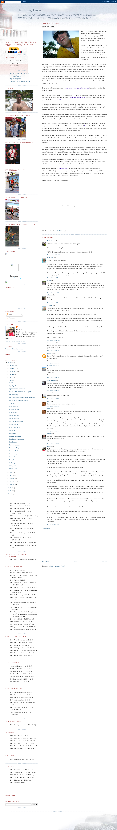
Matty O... (12, 460)
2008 (9, 491)
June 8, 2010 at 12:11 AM (53, 255)
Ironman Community (14, 278)
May (11, 472)
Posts (10, 314)
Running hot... (13, 412)
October (12, 368)
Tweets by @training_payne (14, 349)
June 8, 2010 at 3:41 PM (53, 363)
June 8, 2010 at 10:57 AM (53, 340)
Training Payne (30, 10)
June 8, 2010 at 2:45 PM (53, 350)
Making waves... (14, 406)
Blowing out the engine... (17, 421)
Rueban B (50, 257)
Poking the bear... (14, 418)
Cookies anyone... (14, 454)
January (12, 484)
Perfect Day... (13, 430)
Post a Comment (46, 528)
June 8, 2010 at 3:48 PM (53, 377)
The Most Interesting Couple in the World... (22, 397)
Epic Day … (13, 442)
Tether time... (13, 433)
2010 (9, 363)
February (13, 481)
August (12, 374)
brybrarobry (14, 276)
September (13, 371)
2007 (9, 494)
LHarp (49, 280)
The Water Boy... (14, 395)
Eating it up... (13, 466)
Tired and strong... (14, 427)
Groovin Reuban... (14, 445)
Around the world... (15, 409)
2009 (9, 488)
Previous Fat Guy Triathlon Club (20, 81)
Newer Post (45, 562)
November (13, 365)
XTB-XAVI (50, 241)
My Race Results (15, 76)
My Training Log (15, 79)
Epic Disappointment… (16, 439)
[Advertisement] (59, 544)
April (11, 475)
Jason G (49, 353)
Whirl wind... (13, 383)
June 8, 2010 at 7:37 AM (53, 292)
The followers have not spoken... (19, 400)
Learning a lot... (14, 424)
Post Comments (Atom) (58, 566)
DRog (49, 433)
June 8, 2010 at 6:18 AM (53, 277)
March (12, 478)
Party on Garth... (14, 451)
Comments (11, 318)
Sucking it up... (14, 469)
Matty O (49, 305)
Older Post (104, 562)
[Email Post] (64, 230)
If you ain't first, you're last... (17, 389)
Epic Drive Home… (15, 436)
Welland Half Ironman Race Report (20, 392)
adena (49, 295)
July (11, 377)
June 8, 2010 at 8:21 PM (53, 406)
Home (75, 562)
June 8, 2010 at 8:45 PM (53, 431)
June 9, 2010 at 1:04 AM (53, 443)
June (11, 380)
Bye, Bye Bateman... (15, 386)
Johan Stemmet (52, 366)
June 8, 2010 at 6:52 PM (53, 390)
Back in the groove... (15, 457)
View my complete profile (15, 341)
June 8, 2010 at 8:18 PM (53, 398)
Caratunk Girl (51, 380)
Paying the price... (14, 415)
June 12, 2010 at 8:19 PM (53, 524)
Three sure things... (15, 448)
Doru (48, 401)
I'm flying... (12, 463)
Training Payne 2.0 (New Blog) (19, 73)
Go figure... (12, 403)
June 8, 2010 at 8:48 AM (53, 303)
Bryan (49, 446)
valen (49, 393)
